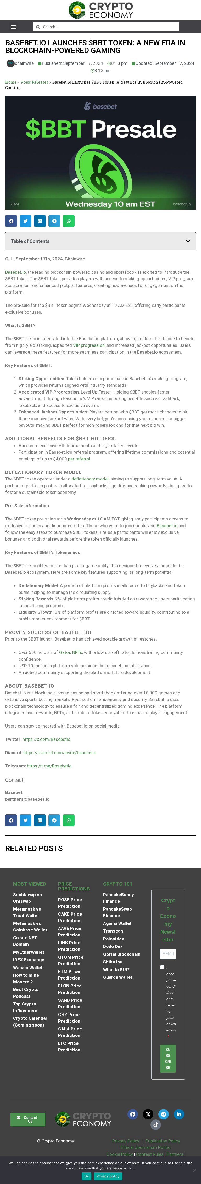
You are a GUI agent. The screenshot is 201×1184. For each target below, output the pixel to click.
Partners (175, 1154)
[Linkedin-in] (179, 1114)
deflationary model (90, 479)
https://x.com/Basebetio (46, 739)
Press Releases (34, 82)
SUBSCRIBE (168, 1059)
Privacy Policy (125, 1141)
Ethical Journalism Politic (146, 1147)
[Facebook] (132, 1114)
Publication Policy (163, 1141)
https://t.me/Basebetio (49, 766)
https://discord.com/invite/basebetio (59, 752)
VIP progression (89, 345)
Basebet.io (15, 272)
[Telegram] (163, 1114)
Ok (86, 1176)
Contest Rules (150, 1154)
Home (10, 82)
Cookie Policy (119, 1154)
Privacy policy (108, 1176)
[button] (13, 26)
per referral (79, 458)
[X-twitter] (148, 1114)
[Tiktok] (155, 1124)
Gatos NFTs (70, 652)
